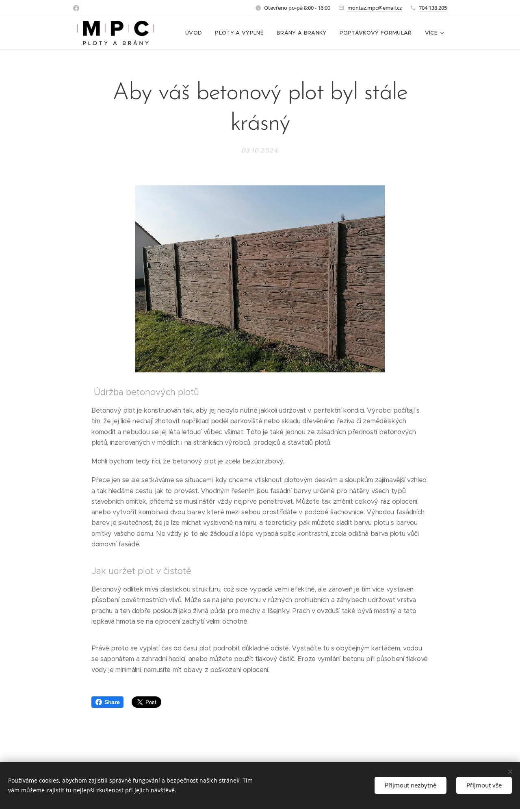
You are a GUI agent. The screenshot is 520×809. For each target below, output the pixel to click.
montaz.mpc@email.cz (374, 7)
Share (111, 702)
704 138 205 (433, 7)
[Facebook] (76, 8)
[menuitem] (195, 33)
